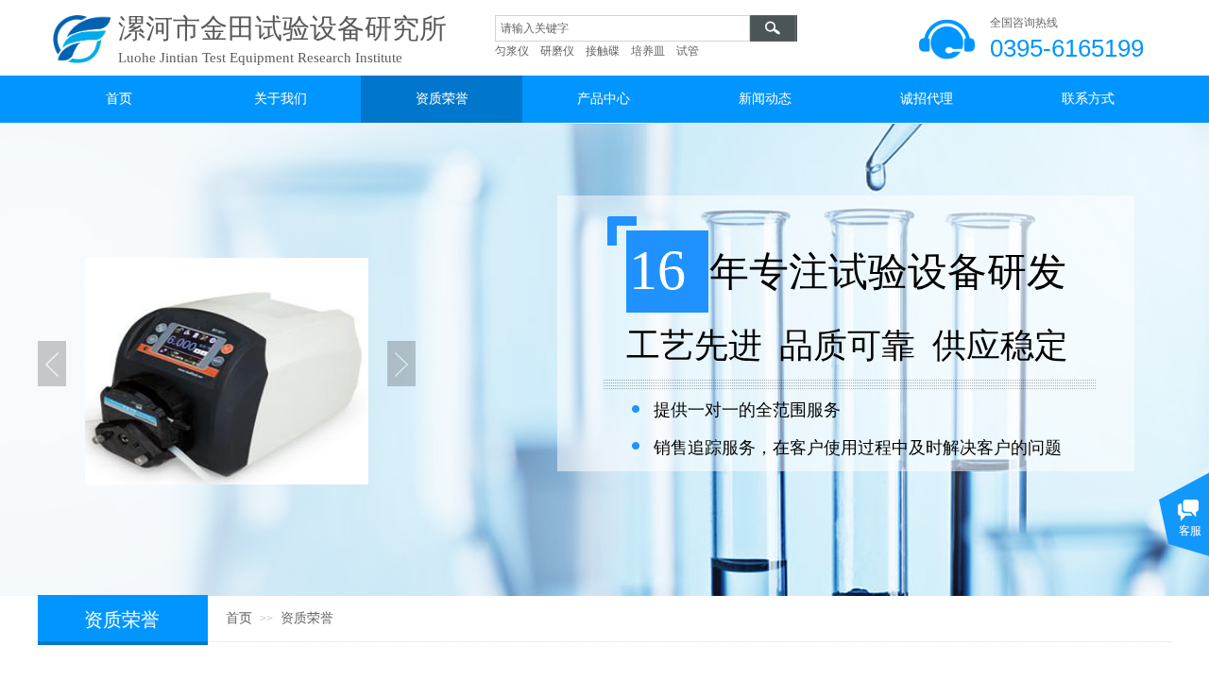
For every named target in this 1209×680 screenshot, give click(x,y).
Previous (52, 363)
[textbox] (622, 28)
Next (401, 363)
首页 (239, 618)
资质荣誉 (307, 618)
